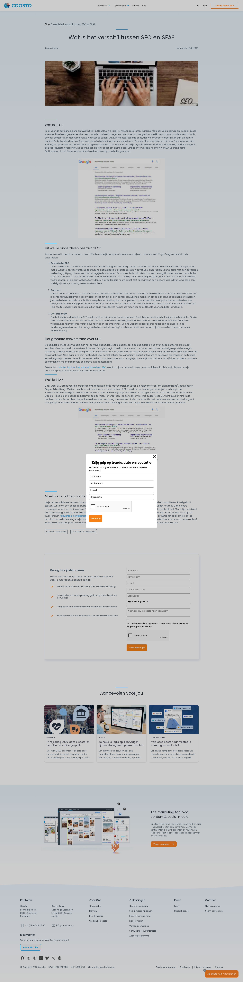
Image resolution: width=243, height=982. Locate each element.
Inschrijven (96, 518)
